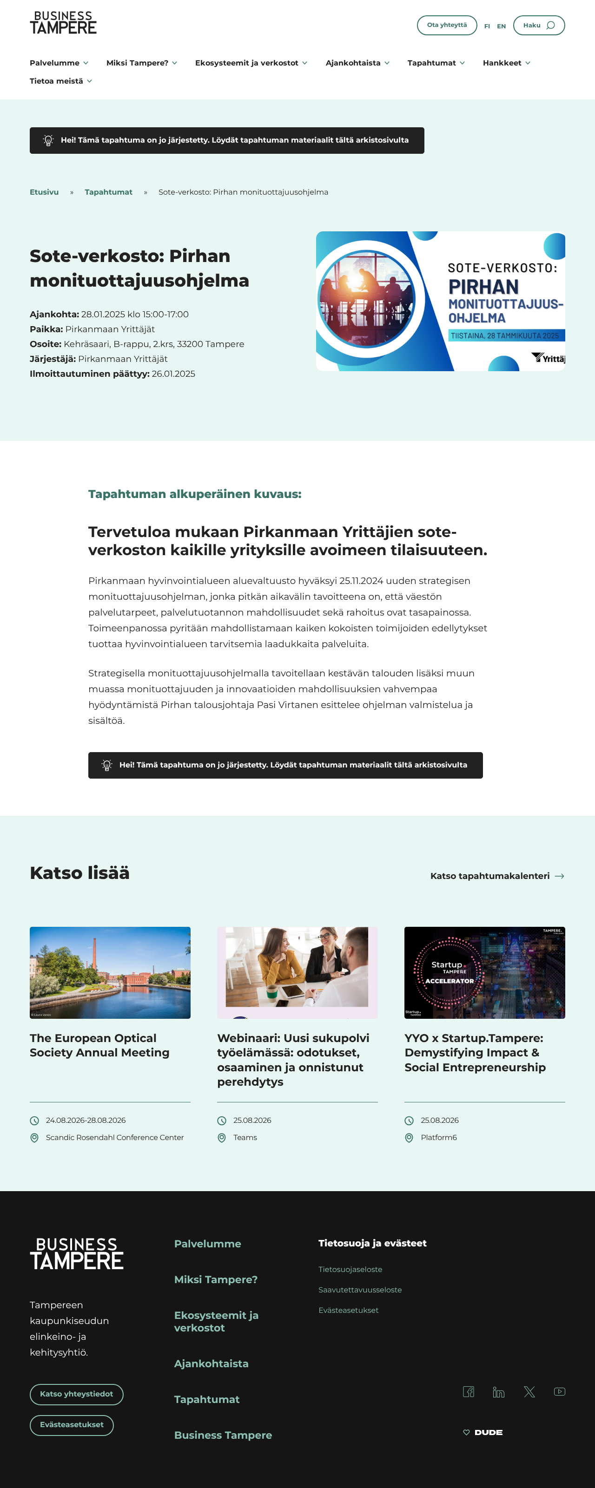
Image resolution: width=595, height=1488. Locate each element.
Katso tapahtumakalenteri (490, 876)
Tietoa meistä (56, 81)
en (501, 26)
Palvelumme (54, 63)
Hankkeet (502, 63)
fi (487, 26)
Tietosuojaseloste (350, 1269)
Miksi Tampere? (137, 63)
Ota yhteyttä (447, 25)
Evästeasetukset (72, 1425)
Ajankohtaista (353, 63)
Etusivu (44, 192)
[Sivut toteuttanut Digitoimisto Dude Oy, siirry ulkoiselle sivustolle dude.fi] (482, 1433)
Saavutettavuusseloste (360, 1290)
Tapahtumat (432, 63)
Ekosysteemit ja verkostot (246, 63)
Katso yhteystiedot (76, 1394)
